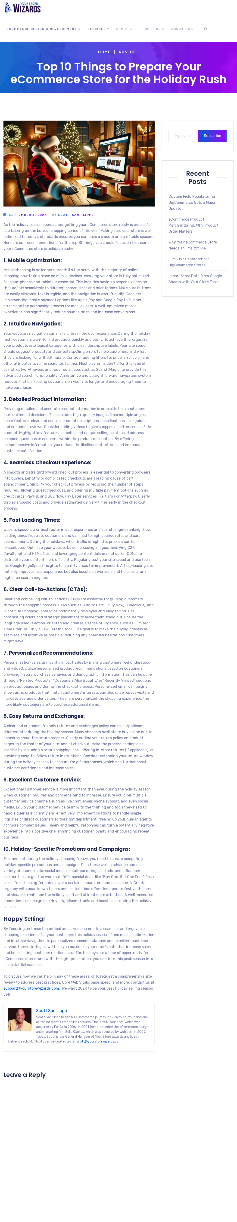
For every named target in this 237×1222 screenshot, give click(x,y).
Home (104, 52)
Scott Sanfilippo (76, 214)
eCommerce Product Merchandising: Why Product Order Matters (193, 225)
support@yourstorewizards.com (31, 988)
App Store (126, 28)
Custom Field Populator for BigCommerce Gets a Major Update (191, 202)
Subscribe (212, 136)
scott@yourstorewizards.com (99, 1041)
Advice (127, 52)
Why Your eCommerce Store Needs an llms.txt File (192, 245)
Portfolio (154, 28)
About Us (180, 28)
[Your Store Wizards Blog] (22, 7)
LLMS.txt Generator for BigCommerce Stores (188, 262)
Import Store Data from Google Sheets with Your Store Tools (195, 279)
